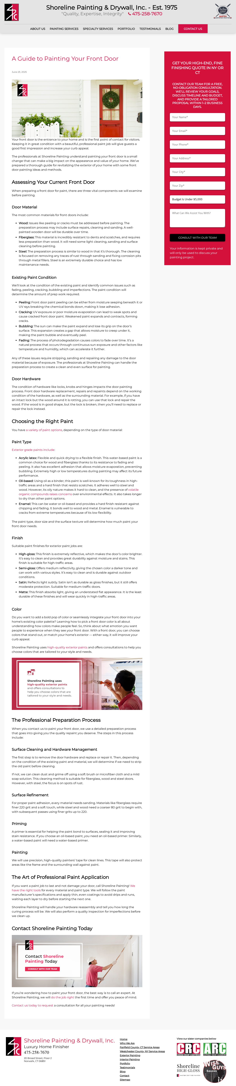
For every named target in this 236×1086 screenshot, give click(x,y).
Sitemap (125, 1079)
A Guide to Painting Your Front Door (65, 58)
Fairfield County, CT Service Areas (139, 1047)
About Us (37, 28)
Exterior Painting (130, 1055)
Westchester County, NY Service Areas (142, 1051)
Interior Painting (130, 1059)
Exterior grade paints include (33, 450)
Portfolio (126, 28)
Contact (124, 1075)
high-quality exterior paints (67, 647)
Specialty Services (98, 28)
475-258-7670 (146, 13)
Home (123, 1039)
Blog (169, 28)
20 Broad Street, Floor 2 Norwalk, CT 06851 (38, 1059)
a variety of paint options (44, 430)
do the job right (62, 997)
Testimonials (150, 28)
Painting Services (64, 28)
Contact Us (193, 28)
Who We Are (127, 1043)
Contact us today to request (32, 1005)
